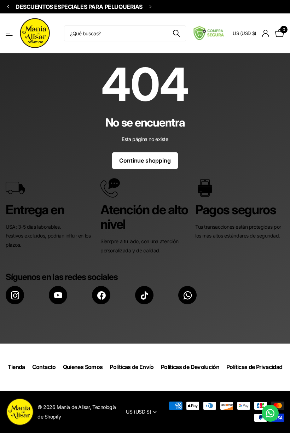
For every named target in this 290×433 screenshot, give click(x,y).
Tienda (16, 366)
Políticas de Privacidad (254, 366)
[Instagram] (15, 295)
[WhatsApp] (187, 295)
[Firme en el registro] (265, 33)
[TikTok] (144, 295)
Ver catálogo (10, 33)
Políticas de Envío (131, 366)
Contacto (44, 366)
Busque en (176, 33)
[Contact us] (270, 413)
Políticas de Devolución (190, 366)
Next (150, 6)
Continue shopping (144, 160)
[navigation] (8, 7)
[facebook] (101, 295)
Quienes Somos (83, 366)
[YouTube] (58, 295)
